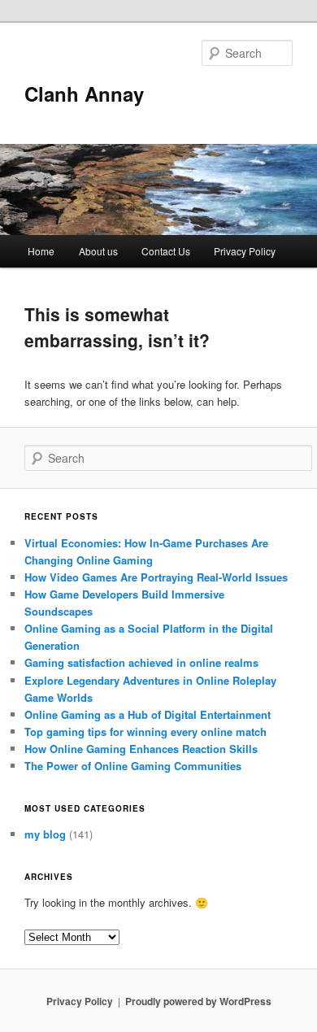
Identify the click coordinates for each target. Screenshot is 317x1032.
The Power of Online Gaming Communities (132, 765)
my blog (45, 834)
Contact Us (165, 251)
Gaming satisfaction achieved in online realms (141, 662)
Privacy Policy (245, 251)
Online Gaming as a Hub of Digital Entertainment (147, 714)
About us (98, 251)
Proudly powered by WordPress (198, 1001)
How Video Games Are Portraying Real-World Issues (156, 577)
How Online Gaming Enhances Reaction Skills (141, 748)
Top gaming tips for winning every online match (145, 731)
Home (41, 251)
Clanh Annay (84, 93)
